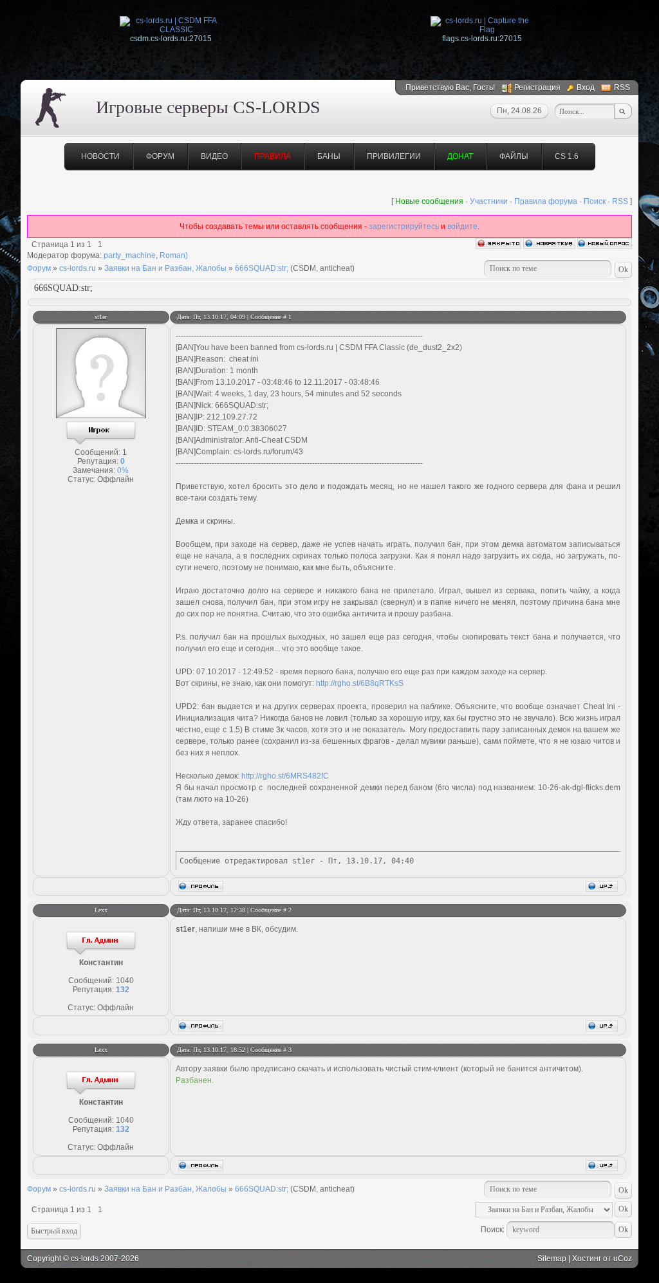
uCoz (622, 1258)
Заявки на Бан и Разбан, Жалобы (165, 268)
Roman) (174, 255)
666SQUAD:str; (261, 268)
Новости (100, 156)
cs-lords (84, 1258)
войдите (462, 226)
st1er (101, 316)
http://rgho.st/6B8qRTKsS (360, 683)
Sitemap (551, 1258)
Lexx (101, 910)
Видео (214, 156)
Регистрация (537, 87)
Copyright (44, 1258)
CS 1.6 (567, 156)
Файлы (513, 156)
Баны (328, 156)
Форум (160, 156)
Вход (586, 87)
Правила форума (545, 201)
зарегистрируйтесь (404, 226)
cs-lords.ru (77, 268)
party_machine (130, 255)
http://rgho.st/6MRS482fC (285, 775)
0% (123, 470)
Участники (489, 201)
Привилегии (394, 156)
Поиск (595, 201)
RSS (622, 87)
